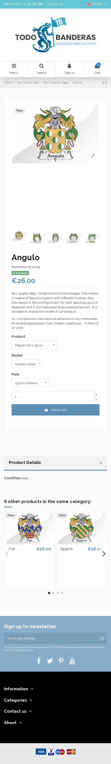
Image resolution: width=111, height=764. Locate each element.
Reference (19, 267)
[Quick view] (30, 543)
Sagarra (66, 549)
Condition (12, 478)
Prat (12, 549)
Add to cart (59, 410)
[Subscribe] (102, 638)
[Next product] (106, 82)
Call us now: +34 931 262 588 (23, 4)
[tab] (55, 463)
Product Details (25, 462)
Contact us (55, 4)
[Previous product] (103, 82)
